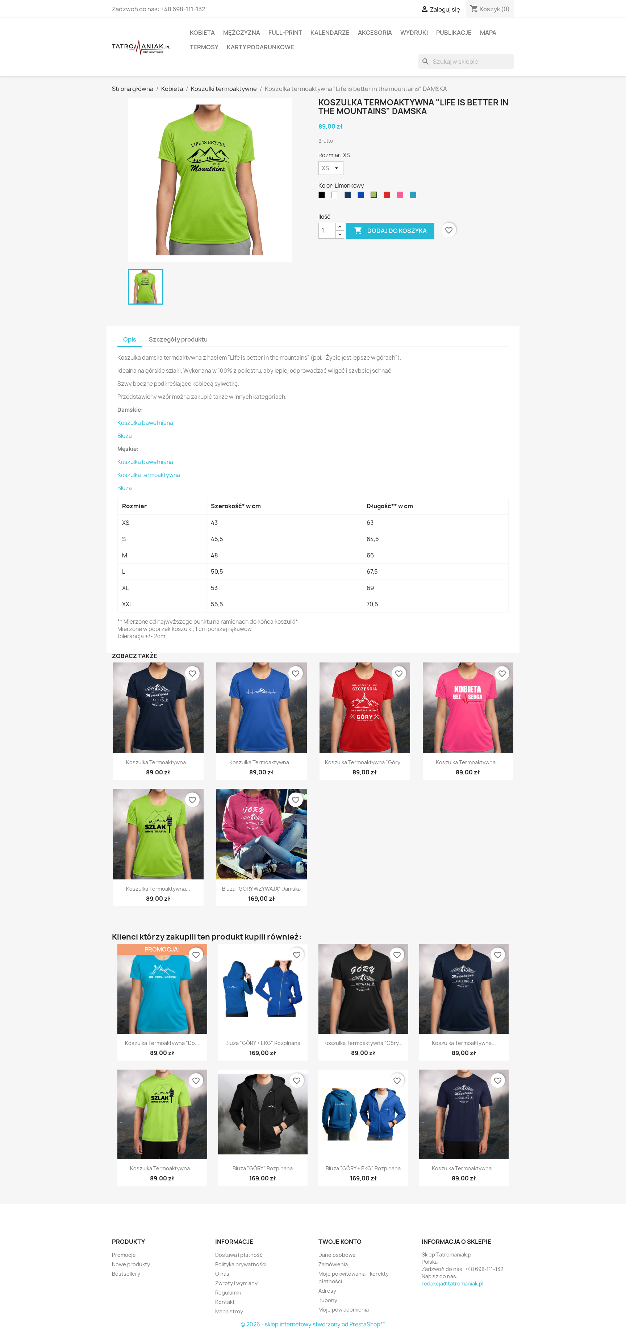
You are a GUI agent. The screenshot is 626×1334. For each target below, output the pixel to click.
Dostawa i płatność (239, 1254)
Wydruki (414, 33)
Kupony (327, 1300)
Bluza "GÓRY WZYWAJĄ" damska (261, 888)
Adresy (327, 1290)
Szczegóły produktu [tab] (178, 339)
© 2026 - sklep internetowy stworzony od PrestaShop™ (313, 1324)
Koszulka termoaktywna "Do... (162, 1043)
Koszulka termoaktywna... (158, 762)
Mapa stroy (229, 1311)
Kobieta (202, 33)
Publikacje (454, 33)
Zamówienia (333, 1264)
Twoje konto (340, 1242)
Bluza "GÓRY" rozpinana (263, 1168)
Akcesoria (375, 33)
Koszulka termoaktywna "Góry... (364, 762)
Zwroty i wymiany (236, 1283)
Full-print (285, 33)
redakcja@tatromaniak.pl (452, 1283)
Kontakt (225, 1302)
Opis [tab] (129, 339)
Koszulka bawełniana (145, 423)
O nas (222, 1273)
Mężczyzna (241, 33)
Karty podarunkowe (260, 47)
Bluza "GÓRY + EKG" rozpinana (262, 1043)
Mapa (488, 33)
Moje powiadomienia (343, 1309)
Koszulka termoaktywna (148, 475)
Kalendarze (330, 33)
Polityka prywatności (240, 1264)
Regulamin (228, 1292)
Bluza (124, 436)
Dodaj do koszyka (390, 230)
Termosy (204, 47)
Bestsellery (126, 1273)
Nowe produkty (131, 1264)
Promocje (124, 1254)
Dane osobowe (337, 1254)
